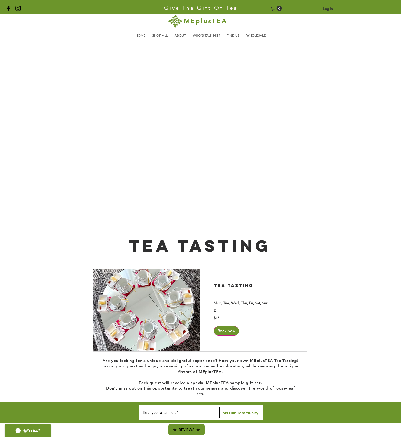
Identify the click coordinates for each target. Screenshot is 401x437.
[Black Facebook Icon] (8, 8)
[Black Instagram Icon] (18, 8)
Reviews (186, 429)
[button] (276, 8)
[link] (253, 285)
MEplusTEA (205, 21)
